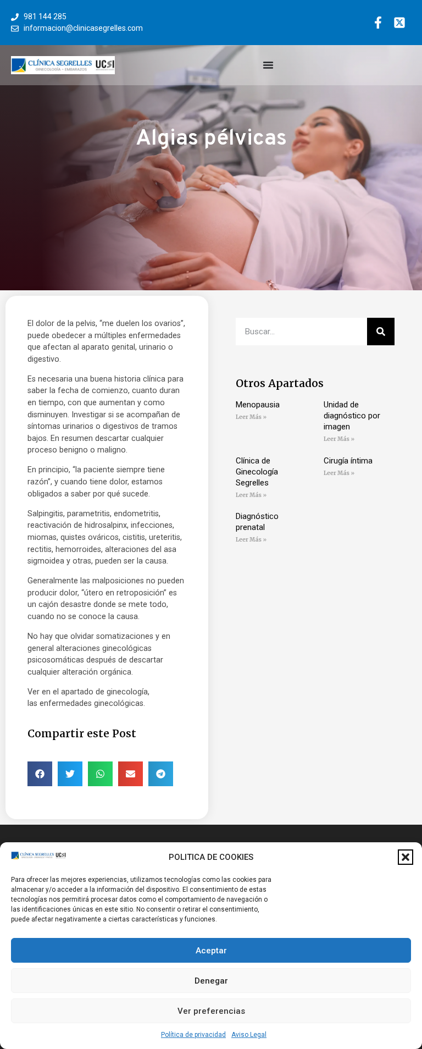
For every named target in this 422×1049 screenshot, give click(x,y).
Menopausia (258, 405)
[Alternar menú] (268, 64)
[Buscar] (381, 331)
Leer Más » (251, 417)
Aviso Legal (248, 1035)
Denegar (211, 981)
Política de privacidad (193, 1035)
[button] (405, 857)
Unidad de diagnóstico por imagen (352, 416)
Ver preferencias (211, 1011)
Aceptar (211, 951)
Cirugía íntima (348, 461)
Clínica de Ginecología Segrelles (257, 472)
